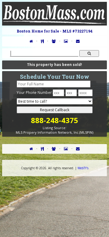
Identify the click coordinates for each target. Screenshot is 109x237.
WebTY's (83, 168)
